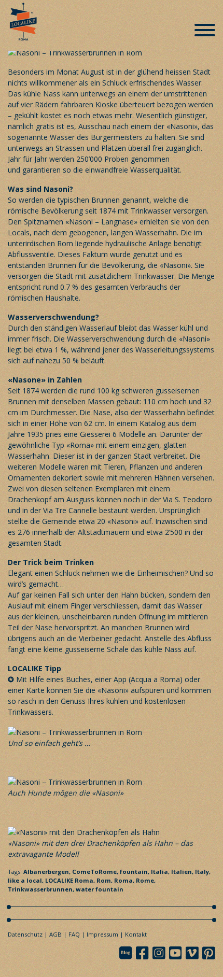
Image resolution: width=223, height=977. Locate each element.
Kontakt (136, 934)
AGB (55, 934)
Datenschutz (25, 934)
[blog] (128, 952)
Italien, (183, 871)
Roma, (125, 880)
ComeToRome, (96, 871)
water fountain (99, 889)
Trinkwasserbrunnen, (42, 889)
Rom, (105, 880)
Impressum (102, 934)
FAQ (74, 934)
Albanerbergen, (47, 871)
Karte (36, 690)
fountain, (135, 871)
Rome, (146, 880)
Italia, (161, 871)
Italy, (203, 871)
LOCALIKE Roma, (70, 880)
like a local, (26, 880)
